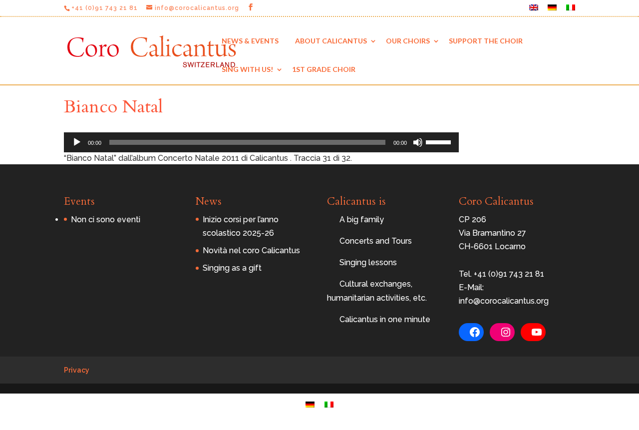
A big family (361, 219)
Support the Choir (486, 40)
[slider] (440, 141)
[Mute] (418, 142)
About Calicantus (331, 40)
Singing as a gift (232, 268)
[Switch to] (533, 10)
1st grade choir (323, 69)
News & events (250, 40)
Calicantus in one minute (384, 319)
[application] (261, 142)
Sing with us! (247, 69)
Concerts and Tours (375, 241)
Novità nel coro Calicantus (251, 250)
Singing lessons (368, 262)
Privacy (76, 370)
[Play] (77, 142)
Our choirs (408, 40)
